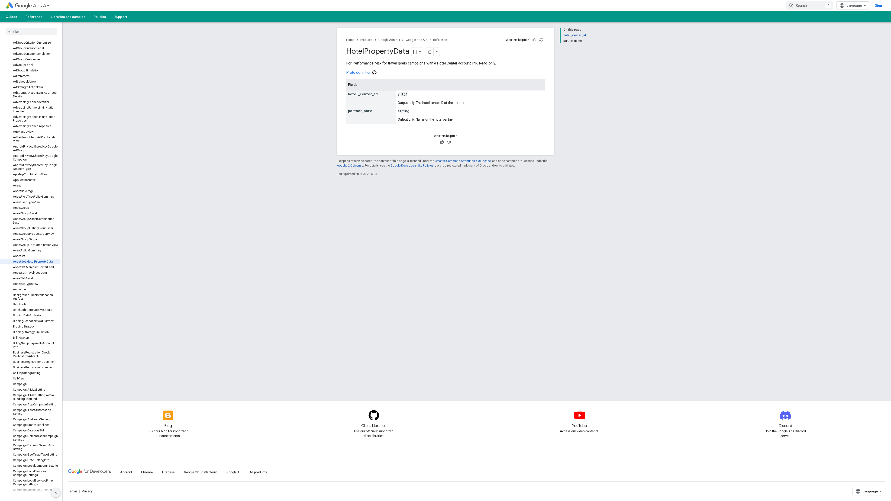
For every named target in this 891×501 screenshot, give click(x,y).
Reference (34, 17)
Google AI (233, 472)
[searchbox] (31, 31)
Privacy (87, 491)
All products (258, 472)
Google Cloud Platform (200, 472)
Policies (100, 17)
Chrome (147, 472)
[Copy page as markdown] (429, 52)
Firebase (168, 472)
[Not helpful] (541, 39)
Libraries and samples (68, 17)
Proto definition (359, 72)
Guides (11, 17)
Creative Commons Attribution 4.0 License (463, 161)
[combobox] (809, 5)
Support (120, 17)
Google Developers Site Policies (412, 165)
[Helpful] (534, 39)
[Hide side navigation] (56, 492)
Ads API (42, 6)
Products (366, 40)
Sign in (880, 5)
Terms (72, 491)
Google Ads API (389, 40)
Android (126, 472)
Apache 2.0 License (350, 165)
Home (350, 40)
